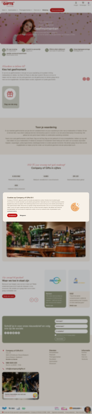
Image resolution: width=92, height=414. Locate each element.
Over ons (84, 357)
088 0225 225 (11, 363)
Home (40, 22)
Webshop (45, 10)
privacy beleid (71, 335)
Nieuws (84, 355)
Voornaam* (59, 321)
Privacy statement (70, 412)
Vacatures (85, 359)
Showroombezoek (57, 10)
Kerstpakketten (53, 352)
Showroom (52, 363)
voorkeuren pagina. (12, 211)
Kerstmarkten (12, 10)
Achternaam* (60, 326)
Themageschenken (25, 10)
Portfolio (84, 352)
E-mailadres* (60, 331)
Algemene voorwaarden (58, 412)
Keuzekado (52, 359)
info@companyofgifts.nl (15, 369)
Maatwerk (52, 355)
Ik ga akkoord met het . (66, 335)
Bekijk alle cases (9, 296)
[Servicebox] (87, 409)
